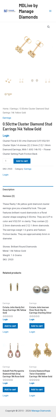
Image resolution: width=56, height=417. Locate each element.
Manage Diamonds (41, 410)
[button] (48, 26)
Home (5, 108)
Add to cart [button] (10, 326)
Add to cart (22, 161)
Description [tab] (8, 189)
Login (6, 135)
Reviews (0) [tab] (9, 196)
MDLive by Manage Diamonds (28, 11)
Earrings (14, 108)
